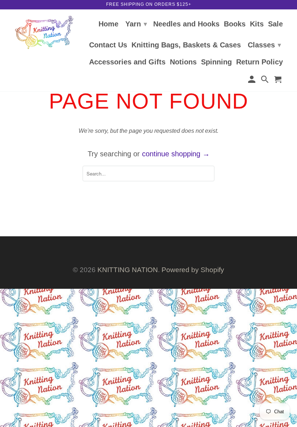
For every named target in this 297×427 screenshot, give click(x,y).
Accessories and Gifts (127, 62)
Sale (275, 24)
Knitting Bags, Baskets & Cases (186, 45)
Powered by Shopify (193, 270)
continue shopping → (176, 154)
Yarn (136, 24)
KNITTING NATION (127, 270)
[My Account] (252, 80)
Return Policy (259, 62)
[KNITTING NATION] (44, 32)
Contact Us (108, 45)
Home (108, 24)
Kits (257, 24)
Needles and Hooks (186, 24)
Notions (183, 62)
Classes (264, 45)
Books (235, 24)
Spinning (216, 62)
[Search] (265, 80)
